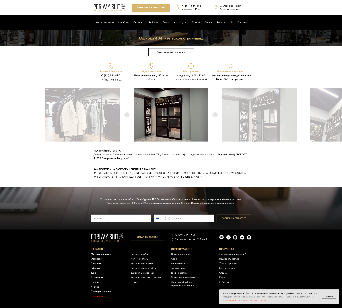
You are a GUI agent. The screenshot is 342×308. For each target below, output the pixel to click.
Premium (221, 22)
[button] (151, 8)
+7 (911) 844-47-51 (192, 5)
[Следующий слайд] (215, 114)
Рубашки (154, 22)
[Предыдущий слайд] (127, 114)
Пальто (196, 22)
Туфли (166, 22)
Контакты (242, 22)
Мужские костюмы (104, 22)
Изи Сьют (123, 22)
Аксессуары (180, 22)
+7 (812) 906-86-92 (111, 79)
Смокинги (138, 22)
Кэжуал (208, 22)
